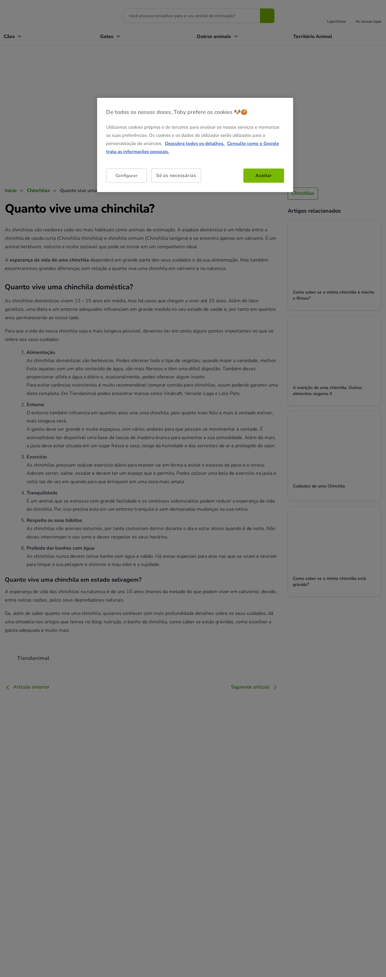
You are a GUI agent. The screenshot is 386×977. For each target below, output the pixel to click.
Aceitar (263, 175)
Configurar (126, 175)
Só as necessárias (176, 175)
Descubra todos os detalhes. (195, 143)
